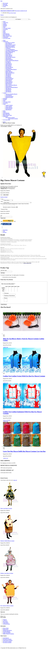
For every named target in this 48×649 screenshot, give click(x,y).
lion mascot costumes (7, 642)
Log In (4, 6)
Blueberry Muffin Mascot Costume (7, 540)
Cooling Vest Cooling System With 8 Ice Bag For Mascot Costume (24, 376)
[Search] (30, 19)
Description (5, 230)
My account (5, 621)
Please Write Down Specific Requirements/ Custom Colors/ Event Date (14, 203)
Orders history (6, 622)
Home (4, 121)
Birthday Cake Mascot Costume (6, 573)
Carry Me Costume (7, 28)
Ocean (4, 30)
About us (5, 619)
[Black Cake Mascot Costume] (9, 506)
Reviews (4, 232)
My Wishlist (5, 5)
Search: (1, 19)
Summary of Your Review (9, 295)
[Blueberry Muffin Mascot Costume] (9, 538)
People (4, 32)
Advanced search (6, 623)
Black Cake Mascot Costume (6, 508)
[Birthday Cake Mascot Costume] (9, 571)
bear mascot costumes (7, 641)
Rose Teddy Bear (6, 34)
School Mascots (6, 33)
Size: (1, 201)
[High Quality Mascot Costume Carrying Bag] (22, 446)
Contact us (5, 620)
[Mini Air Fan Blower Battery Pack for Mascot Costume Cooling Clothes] (22, 333)
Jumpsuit (4, 25)
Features (5, 37)
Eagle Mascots (6, 638)
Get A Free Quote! (12, 12)
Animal (5, 22)
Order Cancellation (6, 632)
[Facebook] (0, 645)
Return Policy (5, 629)
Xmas (4, 27)
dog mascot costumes (7, 639)
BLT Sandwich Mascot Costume (6, 605)
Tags (4, 231)
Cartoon (4, 23)
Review (6, 298)
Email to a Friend (3, 197)
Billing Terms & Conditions (8, 633)
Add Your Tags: (3, 270)
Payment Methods (6, 631)
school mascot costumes (7, 640)
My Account (5, 3)
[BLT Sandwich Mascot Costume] (9, 603)
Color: (2, 199)
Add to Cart (5, 347)
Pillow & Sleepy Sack (7, 36)
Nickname (6, 293)
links (1, 1)
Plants (4, 31)
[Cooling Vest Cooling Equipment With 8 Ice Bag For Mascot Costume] (22, 407)
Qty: (1, 215)
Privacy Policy (6, 628)
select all (15, 480)
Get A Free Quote (6, 119)
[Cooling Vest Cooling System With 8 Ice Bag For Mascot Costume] (22, 372)
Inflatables (5, 24)
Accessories (5, 29)
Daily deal (5, 4)
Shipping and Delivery (7, 630)
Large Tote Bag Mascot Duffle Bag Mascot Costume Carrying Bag (24, 451)
